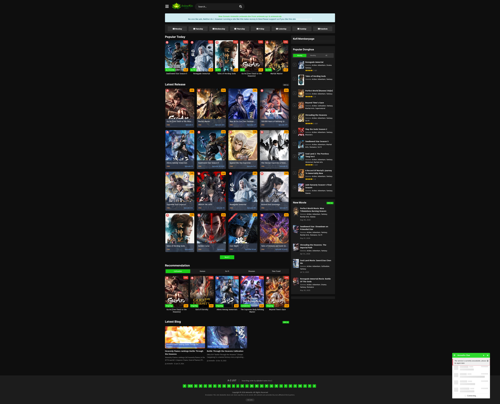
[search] (240, 6)
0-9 (190, 386)
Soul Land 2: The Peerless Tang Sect (317, 155)
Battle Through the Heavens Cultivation (225, 351)
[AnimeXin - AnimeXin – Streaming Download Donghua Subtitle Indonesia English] (182, 7)
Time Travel (276, 271)
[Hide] (487, 355)
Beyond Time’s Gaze (314, 103)
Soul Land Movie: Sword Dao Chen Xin (315, 261)
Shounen (251, 271)
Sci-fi (227, 271)
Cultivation (178, 271)
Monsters (309, 135)
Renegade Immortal (314, 62)
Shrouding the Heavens (316, 115)
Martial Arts (309, 108)
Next (227, 257)
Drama (329, 65)
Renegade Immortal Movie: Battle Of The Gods (315, 280)
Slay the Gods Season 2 (316, 129)
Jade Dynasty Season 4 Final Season (318, 186)
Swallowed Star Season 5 (317, 141)
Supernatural (320, 108)
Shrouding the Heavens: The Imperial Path (313, 246)
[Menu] (454, 355)
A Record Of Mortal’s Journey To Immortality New (318, 171)
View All (286, 85)
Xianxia (308, 193)
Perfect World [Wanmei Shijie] (319, 91)
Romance (313, 147)
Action (314, 65)
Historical (309, 162)
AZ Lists (250, 400)
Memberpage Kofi (304, 19)
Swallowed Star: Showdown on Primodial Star (314, 227)
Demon (202, 271)
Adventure (322, 65)
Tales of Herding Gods (315, 76)
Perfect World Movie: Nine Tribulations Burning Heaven (313, 209)
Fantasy (308, 68)
